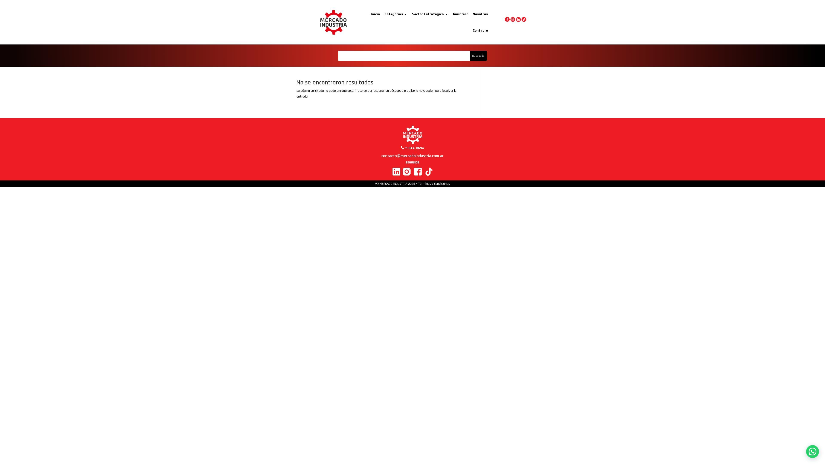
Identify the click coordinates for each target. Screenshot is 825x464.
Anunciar (460, 14)
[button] (812, 451)
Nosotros (480, 14)
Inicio (375, 14)
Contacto (480, 30)
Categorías (394, 14)
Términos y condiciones (434, 184)
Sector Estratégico (428, 14)
